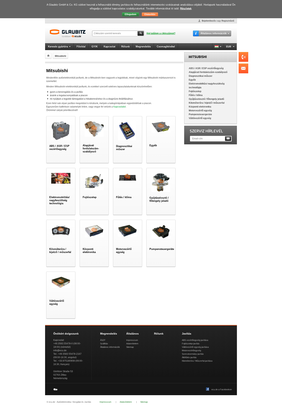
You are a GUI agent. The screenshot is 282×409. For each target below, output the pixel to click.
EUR (229, 46)
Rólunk (125, 46)
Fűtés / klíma (196, 95)
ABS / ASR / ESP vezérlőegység (206, 68)
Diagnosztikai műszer (200, 76)
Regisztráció (228, 21)
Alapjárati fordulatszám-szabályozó (208, 72)
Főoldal (81, 46)
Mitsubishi (198, 57)
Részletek (185, 8)
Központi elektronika (200, 106)
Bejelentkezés (209, 21)
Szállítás (104, 343)
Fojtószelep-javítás (191, 343)
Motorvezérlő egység (200, 110)
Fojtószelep (195, 91)
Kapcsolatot (119, 106)
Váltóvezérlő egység (200, 118)
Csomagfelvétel (166, 46)
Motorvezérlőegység (191, 350)
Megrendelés (143, 46)
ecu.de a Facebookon (221, 389)
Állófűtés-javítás (189, 357)
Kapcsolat (109, 46)
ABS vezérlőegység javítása (195, 340)
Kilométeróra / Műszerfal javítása (197, 361)
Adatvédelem (132, 343)
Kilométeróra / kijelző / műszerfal (206, 103)
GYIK (95, 46)
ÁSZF (103, 340)
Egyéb (192, 79)
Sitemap (130, 347)
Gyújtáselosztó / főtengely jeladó (206, 99)
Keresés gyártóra (58, 46)
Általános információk (213, 33)
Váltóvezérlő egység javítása (195, 347)
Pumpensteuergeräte (200, 114)
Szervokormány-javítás (193, 354)
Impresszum (132, 340)
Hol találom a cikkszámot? (161, 33)
